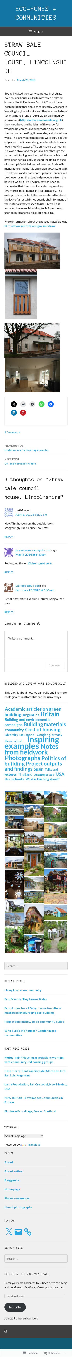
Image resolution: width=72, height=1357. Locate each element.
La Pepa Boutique (28, 585)
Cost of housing (43, 729)
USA (60, 774)
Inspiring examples (31, 742)
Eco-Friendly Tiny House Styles (25, 999)
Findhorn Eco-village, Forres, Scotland (30, 1111)
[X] (8, 1231)
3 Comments (12, 432)
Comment (55, 665)
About (8, 1162)
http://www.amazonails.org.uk (41, 120)
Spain (38, 769)
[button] (14, 797)
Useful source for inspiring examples (26, 448)
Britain (50, 714)
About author (13, 1171)
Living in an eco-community (23, 990)
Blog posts (11, 1180)
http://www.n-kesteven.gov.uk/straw (29, 226)
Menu (38, 31)
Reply (8, 536)
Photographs (22, 757)
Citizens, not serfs (40, 563)
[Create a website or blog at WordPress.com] (5, 1331)
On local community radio (20, 461)
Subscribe (15, 1307)
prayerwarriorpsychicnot (33, 550)
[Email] (18, 1231)
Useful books (14, 779)
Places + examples (17, 1198)
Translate (33, 1144)
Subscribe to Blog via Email (26, 1274)
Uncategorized (44, 774)
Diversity (11, 735)
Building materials (45, 724)
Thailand (25, 774)
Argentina (31, 715)
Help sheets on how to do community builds (34, 1021)
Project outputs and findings (33, 766)
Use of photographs (18, 1207)
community (14, 730)
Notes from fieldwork (31, 749)
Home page (12, 1189)
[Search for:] (36, 966)
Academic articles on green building (32, 711)
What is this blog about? (43, 779)
